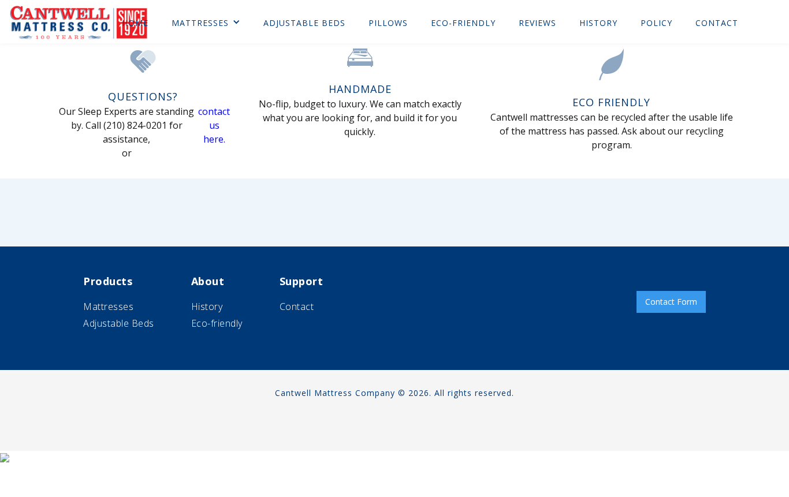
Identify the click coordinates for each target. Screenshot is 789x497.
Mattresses (200, 22)
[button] (206, 23)
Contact (297, 306)
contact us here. (214, 125)
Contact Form (671, 301)
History (207, 306)
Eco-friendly (217, 323)
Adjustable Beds (118, 323)
